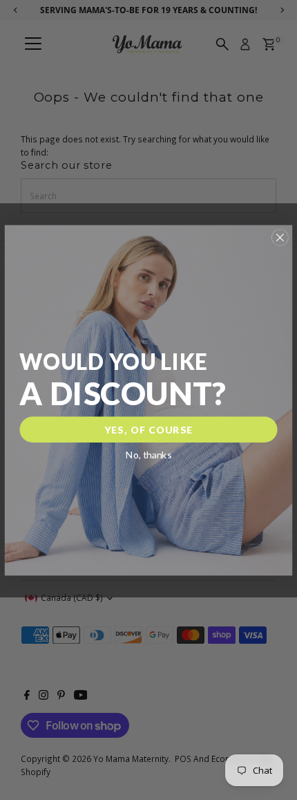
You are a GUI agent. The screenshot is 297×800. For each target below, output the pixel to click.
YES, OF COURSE (148, 429)
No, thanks (149, 454)
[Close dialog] (279, 237)
